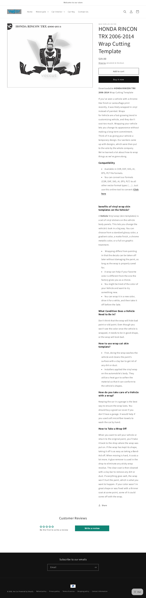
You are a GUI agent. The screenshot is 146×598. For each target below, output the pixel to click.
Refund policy (41, 591)
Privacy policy (54, 591)
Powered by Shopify (26, 591)
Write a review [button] (92, 528)
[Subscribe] (95, 567)
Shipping (102, 63)
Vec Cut (16, 591)
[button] (42, 12)
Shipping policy (83, 591)
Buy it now (118, 79)
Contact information (99, 591)
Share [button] (104, 505)
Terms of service (69, 591)
